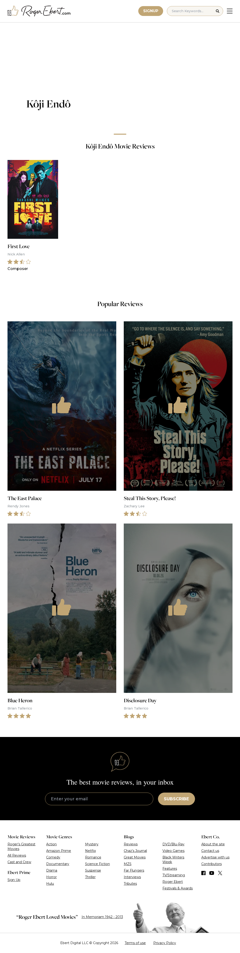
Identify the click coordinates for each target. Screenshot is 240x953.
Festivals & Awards (177, 888)
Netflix (90, 851)
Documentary (57, 864)
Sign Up (14, 880)
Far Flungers (134, 870)
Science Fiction (97, 864)
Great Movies (135, 857)
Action (51, 844)
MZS (127, 864)
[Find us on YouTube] (211, 873)
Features (169, 868)
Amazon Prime (58, 851)
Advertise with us (215, 857)
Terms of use (135, 943)
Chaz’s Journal (135, 851)
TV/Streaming (173, 875)
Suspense (93, 870)
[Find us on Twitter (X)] (220, 873)
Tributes (130, 883)
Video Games (173, 851)
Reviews (131, 844)
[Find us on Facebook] (203, 873)
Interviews (132, 877)
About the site (213, 844)
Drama (51, 870)
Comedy (53, 857)
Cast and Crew (19, 862)
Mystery (91, 844)
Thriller (90, 877)
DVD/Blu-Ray (173, 844)
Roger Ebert (172, 882)
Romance (93, 857)
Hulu (50, 883)
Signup (150, 11)
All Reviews (17, 855)
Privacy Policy (164, 943)
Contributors (211, 864)
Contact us (210, 851)
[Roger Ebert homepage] (39, 11)
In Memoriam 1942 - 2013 (102, 917)
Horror (51, 877)
